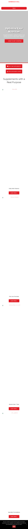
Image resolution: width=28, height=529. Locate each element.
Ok (14, 526)
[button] (14, 66)
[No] (26, 524)
